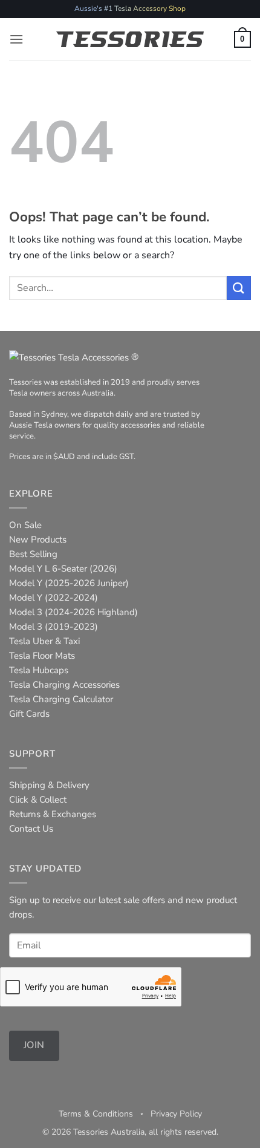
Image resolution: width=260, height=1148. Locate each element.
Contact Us (31, 829)
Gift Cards (29, 714)
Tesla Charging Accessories (64, 685)
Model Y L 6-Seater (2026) (63, 569)
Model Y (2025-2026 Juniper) (69, 583)
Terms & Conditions (96, 1114)
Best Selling (33, 554)
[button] (16, 39)
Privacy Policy (176, 1114)
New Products (38, 539)
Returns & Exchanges (52, 814)
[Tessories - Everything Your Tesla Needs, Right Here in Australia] (130, 39)
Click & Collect (38, 800)
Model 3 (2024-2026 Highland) (73, 612)
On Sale (25, 525)
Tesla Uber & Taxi (44, 641)
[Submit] (239, 287)
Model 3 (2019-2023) (53, 627)
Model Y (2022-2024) (53, 598)
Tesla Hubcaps (38, 670)
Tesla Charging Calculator (61, 699)
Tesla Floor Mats (42, 656)
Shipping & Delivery (49, 785)
